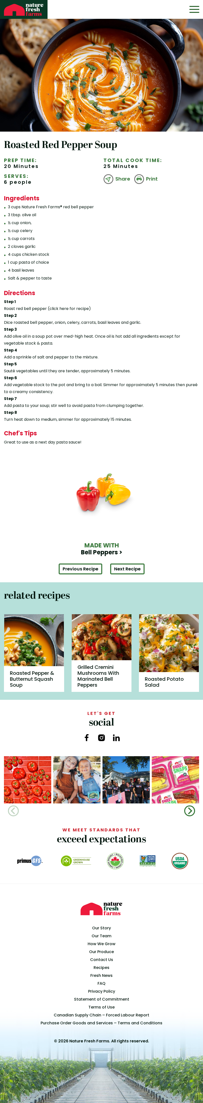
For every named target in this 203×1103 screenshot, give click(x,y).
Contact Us (101, 959)
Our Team (101, 936)
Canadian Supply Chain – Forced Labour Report (101, 1015)
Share (122, 178)
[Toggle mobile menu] (194, 9)
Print (152, 178)
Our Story (101, 928)
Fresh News (101, 975)
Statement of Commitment (101, 999)
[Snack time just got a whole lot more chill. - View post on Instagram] (77, 779)
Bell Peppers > (101, 549)
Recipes (101, 967)
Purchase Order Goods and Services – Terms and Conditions (101, 1023)
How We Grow (101, 944)
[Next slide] (189, 810)
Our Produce (101, 952)
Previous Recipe (80, 569)
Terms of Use (101, 1007)
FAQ (101, 983)
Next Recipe (127, 569)
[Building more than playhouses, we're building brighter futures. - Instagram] (126, 779)
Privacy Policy (101, 991)
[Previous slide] (13, 810)
